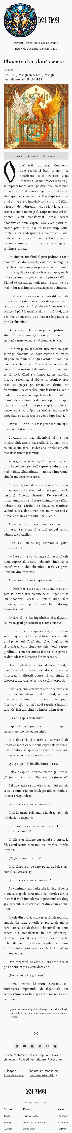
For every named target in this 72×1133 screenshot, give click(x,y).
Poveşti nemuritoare (32, 1059)
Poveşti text (55, 1059)
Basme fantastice (15, 1055)
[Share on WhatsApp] (32, 1046)
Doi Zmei (49, 20)
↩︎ (19, 1016)
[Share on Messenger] (25, 1046)
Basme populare (40, 1055)
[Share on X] (40, 1046)
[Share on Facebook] (17, 1046)
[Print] (55, 1046)
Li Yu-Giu (10, 75)
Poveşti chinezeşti (30, 75)
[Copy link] (47, 1046)
